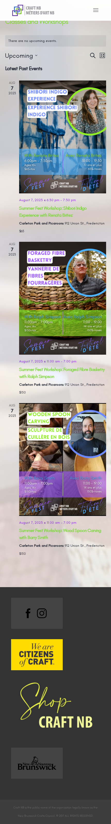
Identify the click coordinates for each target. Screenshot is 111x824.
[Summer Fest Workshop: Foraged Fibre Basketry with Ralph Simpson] (62, 298)
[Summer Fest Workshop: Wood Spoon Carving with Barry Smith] (62, 459)
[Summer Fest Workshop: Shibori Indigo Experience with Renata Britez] (62, 137)
